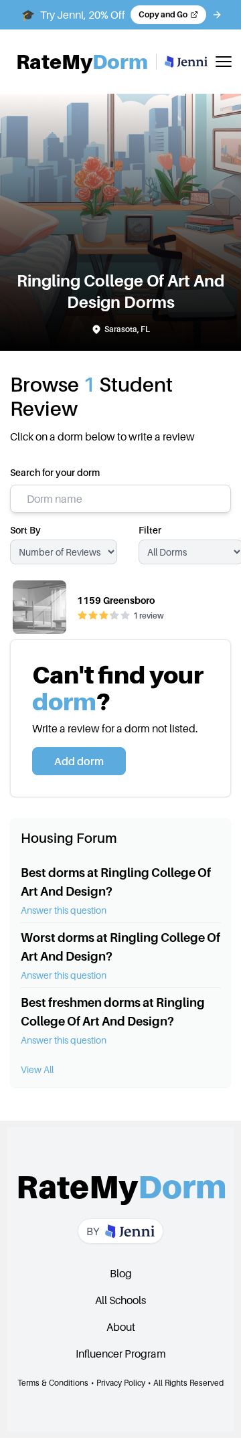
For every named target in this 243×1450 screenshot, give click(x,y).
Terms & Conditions (52, 1383)
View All (37, 1069)
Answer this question (63, 910)
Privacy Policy (120, 1383)
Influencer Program (121, 1353)
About (120, 1327)
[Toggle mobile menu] (224, 62)
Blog (121, 1273)
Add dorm (79, 761)
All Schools (120, 1300)
